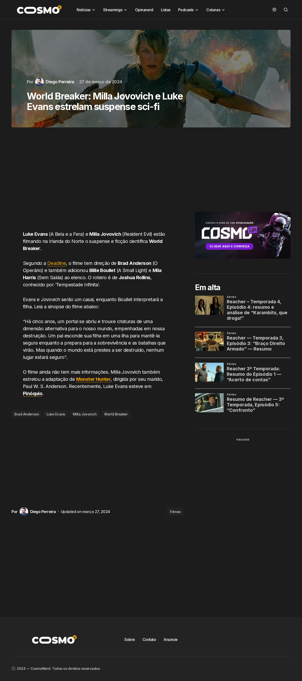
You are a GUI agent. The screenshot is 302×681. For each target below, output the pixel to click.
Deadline (56, 263)
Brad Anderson (26, 414)
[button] (274, 9)
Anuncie (171, 639)
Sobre (129, 639)
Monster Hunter (93, 379)
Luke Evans (56, 414)
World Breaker (115, 414)
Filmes (175, 511)
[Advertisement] (97, 181)
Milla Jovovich (85, 414)
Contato (149, 639)
